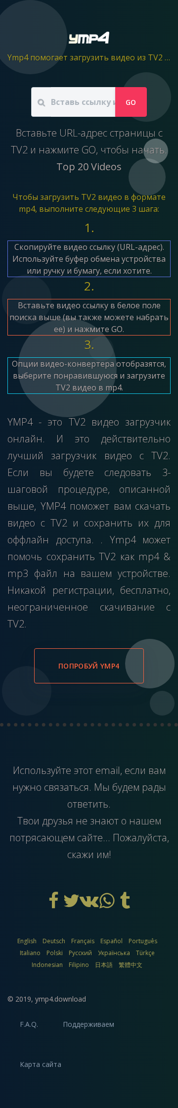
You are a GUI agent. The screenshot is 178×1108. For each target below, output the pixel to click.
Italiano (30, 953)
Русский (80, 953)
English (27, 941)
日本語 (104, 965)
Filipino (79, 965)
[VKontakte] (90, 904)
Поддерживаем (88, 1024)
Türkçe (145, 953)
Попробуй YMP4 (89, 666)
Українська (114, 953)
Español (111, 941)
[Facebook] (54, 904)
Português (143, 941)
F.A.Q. (29, 1024)
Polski (54, 953)
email (107, 770)
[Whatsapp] (108, 904)
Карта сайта (40, 1064)
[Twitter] (72, 904)
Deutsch (54, 941)
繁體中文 (130, 965)
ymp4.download (60, 999)
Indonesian (47, 965)
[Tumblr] (125, 904)
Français (82, 941)
